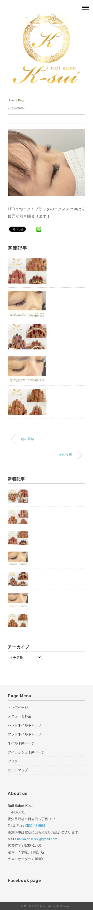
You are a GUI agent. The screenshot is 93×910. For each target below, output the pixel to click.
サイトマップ (18, 770)
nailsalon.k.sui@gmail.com (37, 839)
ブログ (13, 761)
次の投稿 (65, 455)
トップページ (18, 707)
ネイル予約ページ (21, 743)
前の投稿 (27, 439)
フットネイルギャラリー (26, 734)
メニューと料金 (19, 716)
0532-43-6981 (35, 826)
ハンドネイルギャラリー (26, 725)
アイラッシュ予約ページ (26, 752)
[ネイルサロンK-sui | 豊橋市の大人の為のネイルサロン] (46, 16)
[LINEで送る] (38, 229)
